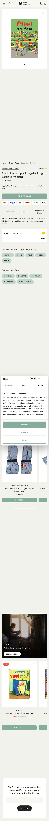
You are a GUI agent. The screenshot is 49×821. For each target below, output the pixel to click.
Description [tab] (9, 212)
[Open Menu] (4, 3)
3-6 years (22, 276)
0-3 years (8, 276)
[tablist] (24, 211)
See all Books (12, 654)
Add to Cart (24, 196)
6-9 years (36, 276)
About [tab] (40, 385)
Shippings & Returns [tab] (39, 212)
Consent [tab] (8, 385)
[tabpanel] (24, 220)
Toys (17, 163)
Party (6, 261)
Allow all (24, 425)
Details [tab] (24, 385)
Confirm (24, 808)
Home (4, 163)
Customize (23, 432)
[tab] (24, 64)
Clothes (8, 255)
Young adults (25, 281)
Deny (24, 440)
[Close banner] (45, 379)
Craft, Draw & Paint (28, 163)
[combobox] (24, 800)
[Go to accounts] (40, 3)
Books (40, 255)
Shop (11, 163)
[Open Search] (10, 3)
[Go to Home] (24, 3)
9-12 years (8, 281)
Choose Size (19, 500)
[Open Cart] (44, 3)
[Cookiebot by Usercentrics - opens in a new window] (30, 378)
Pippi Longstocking (10, 168)
